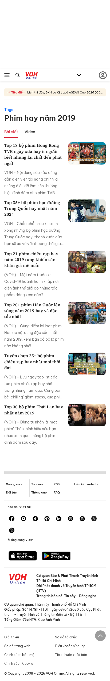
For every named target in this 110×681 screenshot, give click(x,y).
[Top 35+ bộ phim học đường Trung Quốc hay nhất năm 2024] (87, 210)
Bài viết (11, 131)
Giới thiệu (11, 637)
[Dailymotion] (12, 531)
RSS (57, 484)
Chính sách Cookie (18, 664)
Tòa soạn (37, 484)
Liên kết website (86, 484)
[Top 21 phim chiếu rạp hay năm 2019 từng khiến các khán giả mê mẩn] (87, 262)
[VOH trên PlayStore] (56, 556)
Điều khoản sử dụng (70, 646)
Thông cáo (39, 492)
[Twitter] (94, 519)
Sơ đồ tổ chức (66, 637)
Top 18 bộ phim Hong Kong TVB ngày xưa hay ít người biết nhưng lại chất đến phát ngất (33, 154)
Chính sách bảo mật (20, 655)
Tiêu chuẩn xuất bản (71, 655)
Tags (8, 109)
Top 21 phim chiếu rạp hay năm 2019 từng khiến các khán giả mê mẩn (31, 259)
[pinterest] (47, 519)
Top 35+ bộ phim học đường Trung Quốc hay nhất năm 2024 (32, 208)
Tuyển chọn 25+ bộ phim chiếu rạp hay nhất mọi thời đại (32, 361)
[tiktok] (35, 519)
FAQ (57, 492)
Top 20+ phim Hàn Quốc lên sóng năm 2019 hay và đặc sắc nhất (32, 311)
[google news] (70, 519)
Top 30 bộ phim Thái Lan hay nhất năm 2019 (33, 409)
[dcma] (82, 519)
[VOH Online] (31, 75)
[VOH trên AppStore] (23, 556)
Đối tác (11, 492)
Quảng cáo (14, 484)
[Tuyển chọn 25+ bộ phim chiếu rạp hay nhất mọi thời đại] (87, 364)
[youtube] (23, 519)
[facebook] (12, 519)
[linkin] (59, 519)
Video (30, 131)
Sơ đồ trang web (17, 646)
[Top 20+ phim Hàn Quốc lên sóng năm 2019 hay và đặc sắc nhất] (87, 313)
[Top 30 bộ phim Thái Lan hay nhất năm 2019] (87, 415)
